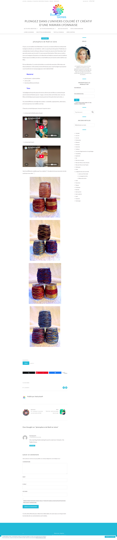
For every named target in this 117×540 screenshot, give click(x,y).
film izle (31, 435)
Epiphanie (77, 155)
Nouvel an (77, 182)
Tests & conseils (59, 32)
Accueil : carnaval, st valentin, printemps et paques (36, 1)
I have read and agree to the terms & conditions (82, 103)
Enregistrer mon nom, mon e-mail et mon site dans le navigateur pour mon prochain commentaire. (44, 501)
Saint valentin (78, 194)
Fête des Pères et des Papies (81, 164)
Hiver (76, 169)
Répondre (32, 445)
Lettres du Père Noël (83, 173)
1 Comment (26, 387)
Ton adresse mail (79, 93)
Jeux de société (63, 28)
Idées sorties (71, 32)
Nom (24, 476)
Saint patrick (78, 191)
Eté (76, 158)
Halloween (77, 167)
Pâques (51, 1)
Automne (77, 146)
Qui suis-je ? (86, 1)
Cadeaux (77, 149)
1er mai (77, 137)
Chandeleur (78, 153)
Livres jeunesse (29, 32)
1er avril (77, 135)
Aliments (77, 142)
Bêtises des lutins (82, 178)
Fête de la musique (79, 160)
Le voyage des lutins (83, 176)
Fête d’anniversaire (76, 28)
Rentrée (77, 189)
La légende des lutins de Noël (82, 171)
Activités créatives (30, 28)
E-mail (25, 484)
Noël (76, 180)
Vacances (77, 198)
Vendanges (78, 200)
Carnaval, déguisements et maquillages (84, 151)
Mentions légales (59, 533)
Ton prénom (77, 87)
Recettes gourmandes (43, 32)
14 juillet (77, 133)
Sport (76, 196)
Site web (25, 491)
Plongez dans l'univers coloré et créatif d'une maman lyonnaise (58, 23)
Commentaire (26, 461)
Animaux (77, 144)
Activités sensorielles (47, 28)
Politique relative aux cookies (41, 537)
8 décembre (45, 38)
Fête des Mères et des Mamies (82, 162)
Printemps (56, 1)
